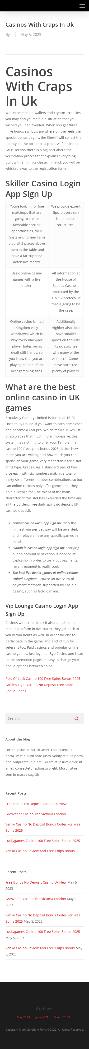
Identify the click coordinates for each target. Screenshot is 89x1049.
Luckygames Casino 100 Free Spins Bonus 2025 (42, 840)
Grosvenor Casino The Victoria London (35, 814)
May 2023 (23, 1017)
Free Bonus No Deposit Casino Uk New (35, 803)
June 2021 (41, 1017)
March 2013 (62, 1017)
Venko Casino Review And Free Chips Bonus (40, 851)
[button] (82, 5)
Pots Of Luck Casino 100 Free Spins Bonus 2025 (42, 678)
